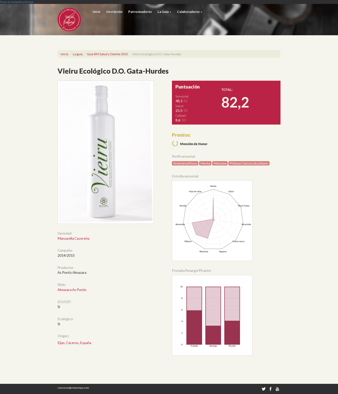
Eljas (61, 343)
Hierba (205, 163)
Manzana (220, 163)
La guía (78, 54)
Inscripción (114, 12)
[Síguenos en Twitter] (264, 388)
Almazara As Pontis (72, 289)
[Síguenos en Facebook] (270, 388)
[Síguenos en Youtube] (277, 388)
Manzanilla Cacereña (73, 238)
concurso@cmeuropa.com (73, 387)
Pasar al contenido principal (16, 2)
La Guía (163, 12)
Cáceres (72, 343)
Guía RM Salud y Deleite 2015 (107, 54)
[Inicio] (74, 19)
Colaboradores (188, 12)
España (85, 343)
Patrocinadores (140, 12)
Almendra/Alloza (185, 163)
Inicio (97, 12)
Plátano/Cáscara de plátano (249, 163)
